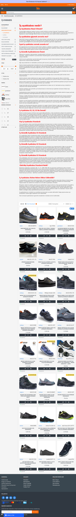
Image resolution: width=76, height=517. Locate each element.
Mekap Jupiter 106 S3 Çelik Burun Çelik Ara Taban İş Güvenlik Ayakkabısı (28, 329)
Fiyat (2, 63)
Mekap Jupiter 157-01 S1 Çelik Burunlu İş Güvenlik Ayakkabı (66, 328)
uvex (59, 459)
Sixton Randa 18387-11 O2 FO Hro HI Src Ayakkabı (47, 462)
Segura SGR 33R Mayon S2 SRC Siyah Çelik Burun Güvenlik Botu (28, 396)
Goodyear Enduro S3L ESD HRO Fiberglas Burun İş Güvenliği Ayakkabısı (66, 230)
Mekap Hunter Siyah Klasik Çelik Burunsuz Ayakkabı (47, 296)
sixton (21, 425)
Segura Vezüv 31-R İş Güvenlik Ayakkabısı (66, 395)
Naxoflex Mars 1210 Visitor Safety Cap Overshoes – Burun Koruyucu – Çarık (66, 362)
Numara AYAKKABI (6, 105)
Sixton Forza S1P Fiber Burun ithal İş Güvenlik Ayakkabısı (66, 429)
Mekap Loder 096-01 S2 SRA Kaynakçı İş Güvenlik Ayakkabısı (28, 362)
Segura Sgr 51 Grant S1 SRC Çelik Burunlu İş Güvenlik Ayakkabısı (46, 396)
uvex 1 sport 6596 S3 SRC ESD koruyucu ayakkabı (66, 462)
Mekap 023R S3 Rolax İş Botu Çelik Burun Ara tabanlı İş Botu (65, 263)
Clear (15, 59)
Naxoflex (60, 358)
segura (22, 392)
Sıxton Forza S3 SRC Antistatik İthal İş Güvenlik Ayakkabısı (28, 463)
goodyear (60, 226)
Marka (3, 82)
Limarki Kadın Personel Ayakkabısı (28, 262)
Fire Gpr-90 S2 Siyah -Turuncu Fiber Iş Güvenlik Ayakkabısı (47, 229)
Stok (2, 73)
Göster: (67, 203)
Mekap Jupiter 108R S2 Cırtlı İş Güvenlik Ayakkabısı (46, 328)
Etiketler (4, 127)
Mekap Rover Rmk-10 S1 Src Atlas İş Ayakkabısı (47, 362)
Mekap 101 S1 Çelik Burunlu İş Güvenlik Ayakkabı (28, 296)
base (21, 226)
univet (21, 259)
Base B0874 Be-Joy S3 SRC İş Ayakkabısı (28, 229)
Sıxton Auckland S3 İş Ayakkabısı (28, 429)
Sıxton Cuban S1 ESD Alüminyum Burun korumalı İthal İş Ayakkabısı (46, 429)
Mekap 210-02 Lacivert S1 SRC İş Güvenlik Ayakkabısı (46, 262)
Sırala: (50, 203)
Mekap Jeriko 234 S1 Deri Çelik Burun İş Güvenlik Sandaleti (66, 296)
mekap (41, 226)
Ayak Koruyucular (9, 16)
